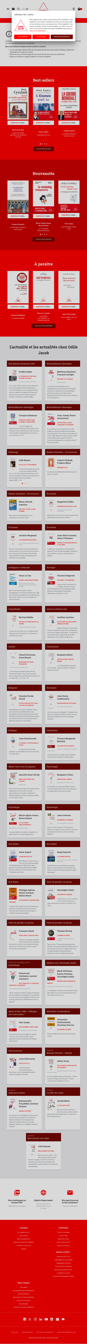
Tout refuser (41, 37)
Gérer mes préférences (62, 37)
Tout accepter (23, 37)
